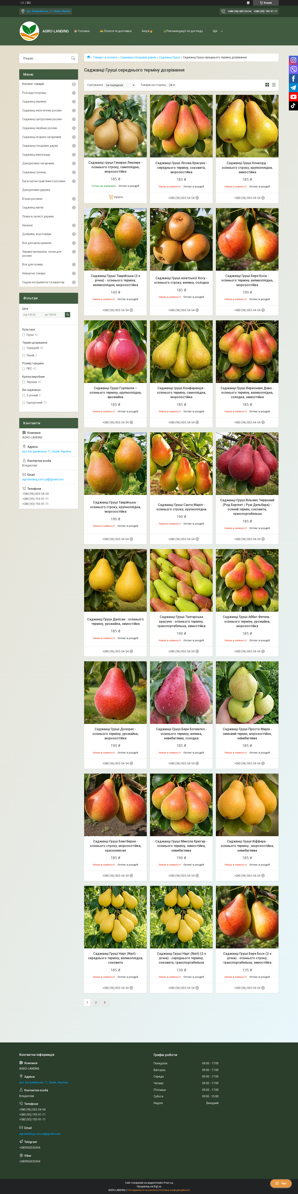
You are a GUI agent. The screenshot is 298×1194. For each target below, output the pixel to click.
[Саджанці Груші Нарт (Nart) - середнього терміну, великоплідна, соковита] (115, 917)
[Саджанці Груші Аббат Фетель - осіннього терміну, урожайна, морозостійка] (247, 580)
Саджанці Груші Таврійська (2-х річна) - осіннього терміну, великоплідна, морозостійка (115, 280)
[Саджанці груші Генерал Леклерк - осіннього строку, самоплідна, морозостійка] (115, 126)
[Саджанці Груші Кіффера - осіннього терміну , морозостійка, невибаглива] (247, 805)
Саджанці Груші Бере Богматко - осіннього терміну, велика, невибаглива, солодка (181, 733)
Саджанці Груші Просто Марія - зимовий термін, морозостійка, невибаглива (247, 733)
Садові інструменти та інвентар (43, 282)
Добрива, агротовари (36, 234)
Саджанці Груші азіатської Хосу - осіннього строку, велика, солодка (181, 280)
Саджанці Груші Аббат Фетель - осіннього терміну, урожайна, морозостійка (247, 621)
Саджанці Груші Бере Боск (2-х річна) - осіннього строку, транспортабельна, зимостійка (247, 958)
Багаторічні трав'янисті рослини (43, 181)
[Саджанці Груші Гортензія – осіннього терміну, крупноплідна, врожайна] (115, 351)
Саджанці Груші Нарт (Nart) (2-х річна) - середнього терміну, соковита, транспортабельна (181, 958)
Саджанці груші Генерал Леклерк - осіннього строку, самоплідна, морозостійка (115, 167)
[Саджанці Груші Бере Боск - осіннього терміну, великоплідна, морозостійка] (247, 239)
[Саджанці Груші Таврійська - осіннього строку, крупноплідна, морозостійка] (115, 463)
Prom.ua (168, 1182)
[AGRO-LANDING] (29, 31)
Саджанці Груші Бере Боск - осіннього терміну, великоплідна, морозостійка (247, 280)
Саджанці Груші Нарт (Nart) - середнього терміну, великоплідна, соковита (115, 958)
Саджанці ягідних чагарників (41, 137)
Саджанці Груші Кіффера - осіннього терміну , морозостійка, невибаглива (247, 845)
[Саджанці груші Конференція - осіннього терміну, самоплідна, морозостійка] (181, 351)
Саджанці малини (34, 101)
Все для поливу (32, 264)
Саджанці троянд (34, 172)
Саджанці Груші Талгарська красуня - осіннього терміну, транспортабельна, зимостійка (181, 621)
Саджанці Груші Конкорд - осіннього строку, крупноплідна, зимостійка (247, 167)
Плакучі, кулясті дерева (38, 216)
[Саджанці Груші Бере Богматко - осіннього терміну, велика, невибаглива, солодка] (181, 692)
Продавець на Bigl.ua (149, 1186)
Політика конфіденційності (174, 1190)
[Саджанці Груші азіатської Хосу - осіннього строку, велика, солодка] (181, 239)
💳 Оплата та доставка (116, 31)
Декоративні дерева (36, 189)
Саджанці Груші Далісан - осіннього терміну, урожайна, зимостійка (115, 621)
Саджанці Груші (169, 57)
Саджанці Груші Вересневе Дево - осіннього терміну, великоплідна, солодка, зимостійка (247, 392)
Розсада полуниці (34, 92)
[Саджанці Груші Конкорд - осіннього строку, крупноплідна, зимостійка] (247, 126)
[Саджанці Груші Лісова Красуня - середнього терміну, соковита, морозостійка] (181, 126)
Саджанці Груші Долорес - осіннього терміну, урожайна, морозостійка (115, 733)
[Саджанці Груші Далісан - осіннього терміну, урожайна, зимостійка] (115, 580)
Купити (118, 197)
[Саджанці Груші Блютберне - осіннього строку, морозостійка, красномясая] (115, 805)
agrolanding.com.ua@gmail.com (43, 479)
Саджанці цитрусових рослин (42, 119)
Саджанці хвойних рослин (39, 128)
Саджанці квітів (32, 207)
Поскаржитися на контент (142, 1190)
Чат (284, 1183)
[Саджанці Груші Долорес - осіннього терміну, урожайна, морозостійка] (115, 692)
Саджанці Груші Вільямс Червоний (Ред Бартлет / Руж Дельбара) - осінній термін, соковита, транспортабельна (247, 507)
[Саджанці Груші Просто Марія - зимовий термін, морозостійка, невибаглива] (247, 692)
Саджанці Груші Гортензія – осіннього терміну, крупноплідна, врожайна (115, 392)
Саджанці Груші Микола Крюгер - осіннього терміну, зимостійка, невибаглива (181, 845)
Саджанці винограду (36, 154)
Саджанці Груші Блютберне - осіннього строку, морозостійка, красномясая (115, 845)
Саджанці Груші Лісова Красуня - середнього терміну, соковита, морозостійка (181, 167)
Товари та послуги (105, 57)
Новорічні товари (33, 273)
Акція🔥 (147, 31)
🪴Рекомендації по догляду (183, 31)
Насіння (27, 225)
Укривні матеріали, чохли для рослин (41, 253)
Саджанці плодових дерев (138, 57)
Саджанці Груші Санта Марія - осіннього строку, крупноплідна (181, 507)
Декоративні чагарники (38, 163)
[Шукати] (73, 58)
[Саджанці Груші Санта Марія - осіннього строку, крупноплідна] (181, 463)
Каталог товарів (33, 84)
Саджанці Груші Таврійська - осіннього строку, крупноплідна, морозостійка (115, 506)
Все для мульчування (36, 243)
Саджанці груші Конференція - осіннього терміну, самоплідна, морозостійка (181, 392)
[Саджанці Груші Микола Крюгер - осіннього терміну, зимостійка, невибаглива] (181, 805)
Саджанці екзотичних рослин (42, 110)
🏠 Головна (82, 31)
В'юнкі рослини (32, 198)
